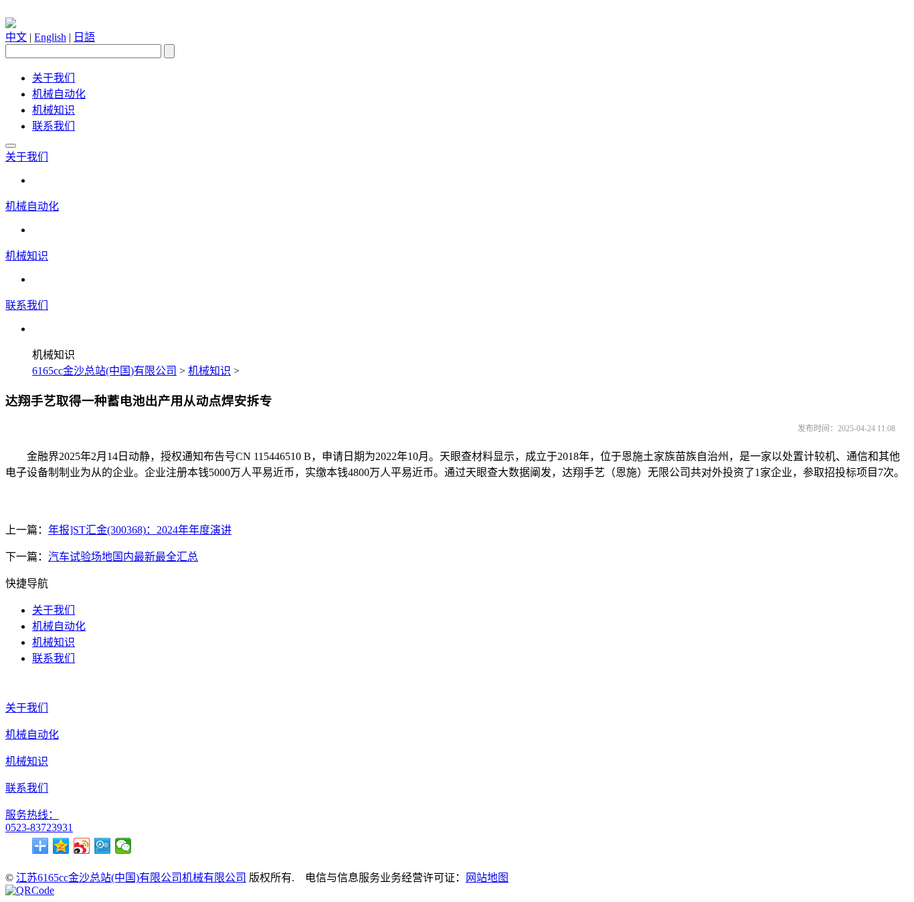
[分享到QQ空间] (61, 846)
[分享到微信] (123, 846)
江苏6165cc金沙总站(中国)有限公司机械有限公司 (131, 877)
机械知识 (53, 110)
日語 (84, 37)
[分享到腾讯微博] (102, 846)
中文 (16, 37)
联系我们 (53, 126)
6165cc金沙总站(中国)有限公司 (104, 370)
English (50, 37)
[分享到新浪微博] (82, 846)
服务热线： (32, 814)
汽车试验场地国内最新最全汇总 (123, 556)
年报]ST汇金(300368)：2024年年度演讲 (140, 530)
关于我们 (53, 78)
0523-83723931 (39, 827)
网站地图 (487, 877)
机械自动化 (59, 94)
